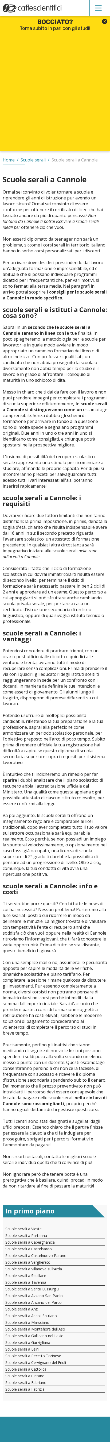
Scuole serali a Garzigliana (27, 1342)
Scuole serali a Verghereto (27, 1262)
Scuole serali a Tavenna (25, 1282)
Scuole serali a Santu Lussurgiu (32, 1288)
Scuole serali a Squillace (25, 1275)
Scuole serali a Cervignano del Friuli (35, 1362)
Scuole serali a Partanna (26, 1235)
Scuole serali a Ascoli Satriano (31, 1315)
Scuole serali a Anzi (21, 1309)
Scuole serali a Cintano (25, 1375)
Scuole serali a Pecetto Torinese (33, 1355)
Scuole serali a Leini (22, 1349)
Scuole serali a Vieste (23, 1228)
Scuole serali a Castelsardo (28, 1248)
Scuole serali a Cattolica (25, 1369)
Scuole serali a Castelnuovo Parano (35, 1255)
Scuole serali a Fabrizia (25, 1389)
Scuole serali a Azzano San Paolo (34, 1295)
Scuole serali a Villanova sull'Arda (33, 1268)
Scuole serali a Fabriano (25, 1382)
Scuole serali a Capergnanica (30, 1242)
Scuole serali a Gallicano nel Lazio (34, 1335)
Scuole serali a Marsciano (27, 1322)
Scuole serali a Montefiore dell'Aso (35, 1329)
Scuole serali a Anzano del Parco (33, 1302)
